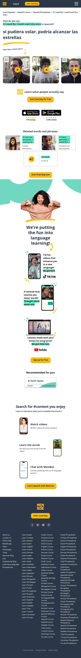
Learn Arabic (27, 535)
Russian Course (47, 608)
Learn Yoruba (27, 617)
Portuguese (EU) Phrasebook (67, 610)
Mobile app (7, 544)
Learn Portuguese (29, 591)
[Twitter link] (37, 525)
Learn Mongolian (29, 579)
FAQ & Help (7, 541)
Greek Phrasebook (67, 555)
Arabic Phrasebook (68, 535)
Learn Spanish (9, 12)
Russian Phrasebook (68, 614)
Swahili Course (47, 622)
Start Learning (32, 4)
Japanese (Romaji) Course (48, 579)
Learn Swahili (27, 603)
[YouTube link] (43, 525)
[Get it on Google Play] (51, 113)
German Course (47, 552)
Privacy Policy (41, 650)
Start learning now (40, 174)
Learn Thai (26, 608)
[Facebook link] (32, 525)
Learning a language (11, 564)
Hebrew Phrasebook (68, 558)
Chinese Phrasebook (68, 538)
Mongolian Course (48, 586)
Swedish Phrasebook (68, 631)
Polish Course (46, 595)
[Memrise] (4, 3)
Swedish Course (47, 625)
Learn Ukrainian (28, 614)
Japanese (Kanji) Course (47, 574)
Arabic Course (46, 535)
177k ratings (31, 120)
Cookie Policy (53, 650)
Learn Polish (27, 588)
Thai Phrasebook (67, 634)
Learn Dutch (27, 544)
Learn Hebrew (27, 558)
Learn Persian (27, 585)
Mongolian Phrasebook (65, 589)
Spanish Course (24, 12)
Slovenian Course (48, 611)
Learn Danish (27, 541)
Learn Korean (27, 576)
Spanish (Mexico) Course (48, 615)
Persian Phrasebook (68, 598)
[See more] (76, 3)
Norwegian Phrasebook (65, 594)
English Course (47, 546)
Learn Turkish (27, 611)
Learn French (27, 549)
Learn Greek (27, 555)
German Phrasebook (68, 552)
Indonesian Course (48, 567)
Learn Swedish (27, 606)
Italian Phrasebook (68, 572)
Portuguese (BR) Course (47, 599)
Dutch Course (46, 544)
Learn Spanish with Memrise (40, 486)
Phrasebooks (8, 567)
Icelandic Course (47, 564)
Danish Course (47, 541)
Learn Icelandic (28, 564)
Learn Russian (27, 594)
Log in (16, 4)
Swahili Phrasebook (68, 628)
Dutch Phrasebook (67, 544)
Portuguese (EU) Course (47, 604)
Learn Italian (27, 570)
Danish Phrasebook (68, 541)
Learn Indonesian (29, 567)
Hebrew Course (47, 558)
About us (6, 535)
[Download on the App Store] (31, 113)
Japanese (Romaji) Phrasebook (67, 581)
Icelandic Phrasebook (68, 564)
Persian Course (47, 592)
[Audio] (31, 159)
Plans (5, 546)
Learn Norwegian (29, 582)
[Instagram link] (48, 525)
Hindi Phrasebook (67, 561)
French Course (47, 549)
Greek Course (46, 555)
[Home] (20, 92)
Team (5, 552)
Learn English (27, 546)
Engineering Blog (9, 561)
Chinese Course (47, 538)
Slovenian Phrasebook (69, 617)
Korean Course (47, 583)
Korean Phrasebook (68, 585)
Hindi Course (46, 561)
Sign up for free (40, 360)
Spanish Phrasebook (41, 12)
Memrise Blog (8, 555)
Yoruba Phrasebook (68, 643)
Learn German (27, 552)
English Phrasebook (68, 546)
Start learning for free (40, 99)
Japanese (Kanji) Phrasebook (66, 576)
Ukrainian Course (48, 634)
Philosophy (7, 549)
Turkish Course (47, 631)
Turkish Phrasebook (68, 637)
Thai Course (46, 628)
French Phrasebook (68, 549)
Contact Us (7, 538)
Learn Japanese (28, 573)
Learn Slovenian (28, 597)
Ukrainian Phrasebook (69, 640)
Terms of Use (28, 650)
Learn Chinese (27, 538)
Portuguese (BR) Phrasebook (67, 605)
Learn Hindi (26, 561)
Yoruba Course (47, 637)
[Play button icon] (17, 69)
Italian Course (46, 570)
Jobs (4, 558)
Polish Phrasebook (67, 601)
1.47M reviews (51, 120)
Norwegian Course (48, 589)
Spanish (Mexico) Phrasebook (67, 621)
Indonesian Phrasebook (65, 568)
